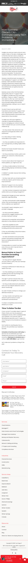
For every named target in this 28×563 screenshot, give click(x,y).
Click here (11, 337)
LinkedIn (15, 553)
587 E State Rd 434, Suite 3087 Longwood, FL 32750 (14, 546)
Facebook (12, 553)
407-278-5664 (11, 339)
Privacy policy (14, 549)
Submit (14, 387)
